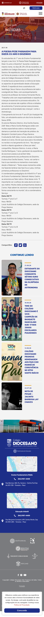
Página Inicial (11, 25)
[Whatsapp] (25, 245)
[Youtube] (25, 575)
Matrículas (36, 8)
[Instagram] (21, 575)
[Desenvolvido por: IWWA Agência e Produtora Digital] (22, 586)
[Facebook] (16, 245)
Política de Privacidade (21, 605)
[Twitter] (20, 245)
